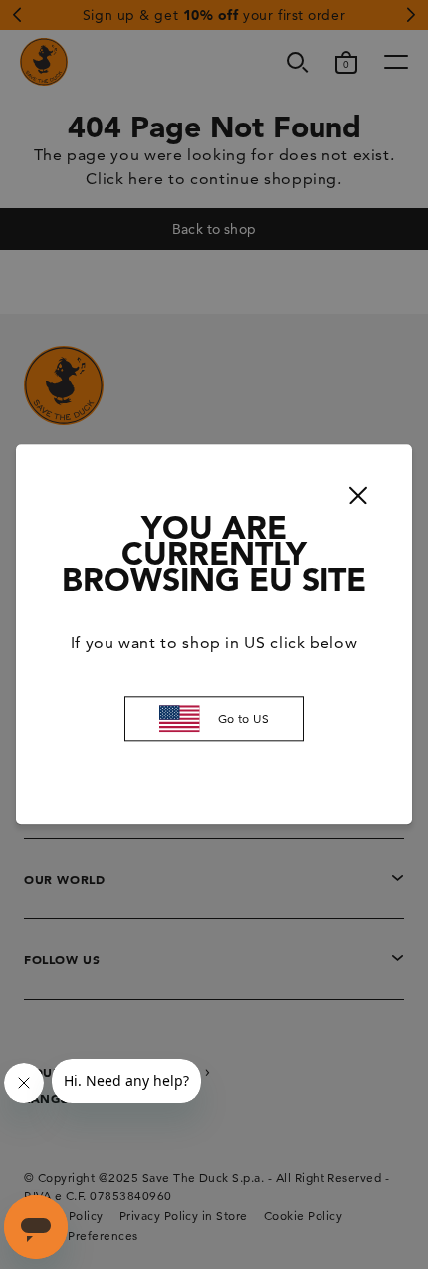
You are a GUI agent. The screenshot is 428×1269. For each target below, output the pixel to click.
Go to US (244, 718)
